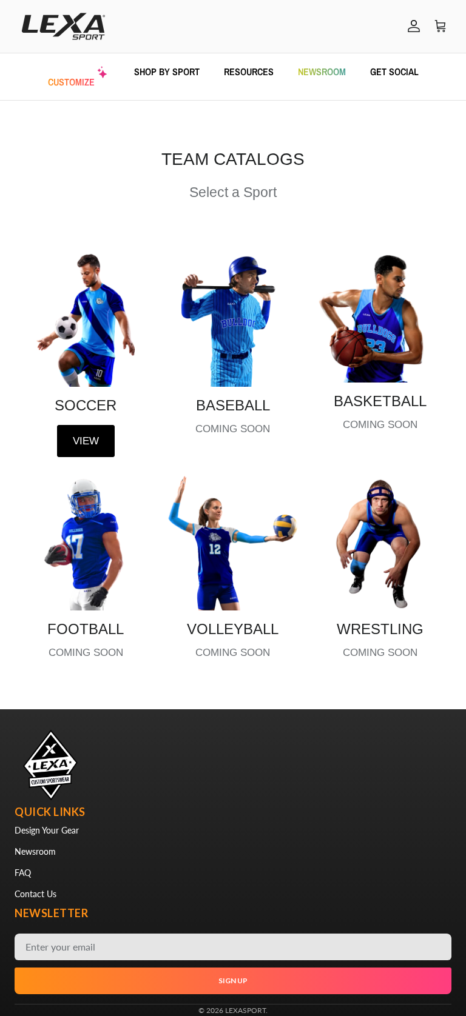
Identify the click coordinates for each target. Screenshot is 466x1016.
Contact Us (35, 894)
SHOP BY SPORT (167, 71)
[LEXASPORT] (63, 26)
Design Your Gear (47, 830)
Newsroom (35, 851)
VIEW (86, 441)
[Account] (411, 26)
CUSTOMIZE (71, 82)
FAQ (23, 872)
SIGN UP (233, 980)
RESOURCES (249, 71)
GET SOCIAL (394, 71)
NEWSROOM (322, 71)
